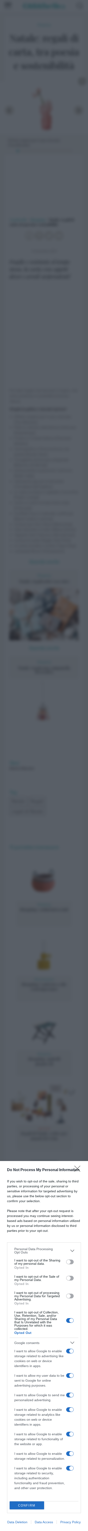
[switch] (70, 1262)
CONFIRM (26, 1505)
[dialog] (44, 1346)
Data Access (44, 1522)
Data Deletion (17, 1522)
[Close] (78, 1170)
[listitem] (44, 1250)
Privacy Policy (70, 1522)
